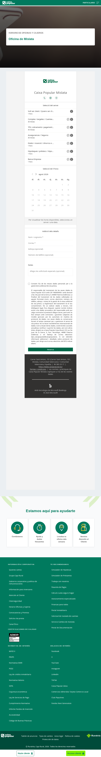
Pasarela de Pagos (58, 587)
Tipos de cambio (46, 736)
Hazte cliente (24, 753)
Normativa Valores (16, 680)
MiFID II (12, 651)
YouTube (55, 663)
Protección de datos (50, 739)
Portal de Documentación (61, 627)
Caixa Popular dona (59, 686)
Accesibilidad (14, 715)
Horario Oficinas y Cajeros (19, 607)
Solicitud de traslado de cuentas (64, 616)
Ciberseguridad (15, 601)
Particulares (89, 2)
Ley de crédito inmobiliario (20, 674)
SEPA (11, 686)
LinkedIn (55, 674)
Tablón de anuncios (29, 736)
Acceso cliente (74, 753)
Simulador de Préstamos (61, 575)
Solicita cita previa (16, 618)
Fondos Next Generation (61, 703)
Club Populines (57, 697)
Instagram (55, 668)
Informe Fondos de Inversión (21, 709)
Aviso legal (58, 736)
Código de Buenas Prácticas (20, 720)
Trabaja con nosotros (60, 581)
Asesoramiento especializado (63, 599)
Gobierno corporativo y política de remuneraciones (23, 582)
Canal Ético (13, 624)
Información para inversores (20, 589)
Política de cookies (72, 736)
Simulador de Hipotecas (61, 570)
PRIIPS (11, 657)
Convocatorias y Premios (19, 612)
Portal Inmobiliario (59, 610)
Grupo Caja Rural (16, 575)
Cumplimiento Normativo (19, 703)
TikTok (54, 680)
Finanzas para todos (59, 604)
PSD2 (11, 668)
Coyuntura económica (18, 692)
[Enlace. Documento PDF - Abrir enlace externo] (14, 637)
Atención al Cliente (17, 595)
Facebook (55, 651)
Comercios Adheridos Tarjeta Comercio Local (69, 692)
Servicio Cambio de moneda (63, 622)
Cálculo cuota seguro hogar (62, 593)
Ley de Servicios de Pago (19, 697)
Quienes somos (15, 570)
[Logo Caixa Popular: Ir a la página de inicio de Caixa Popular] (16, 3)
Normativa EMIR (15, 663)
